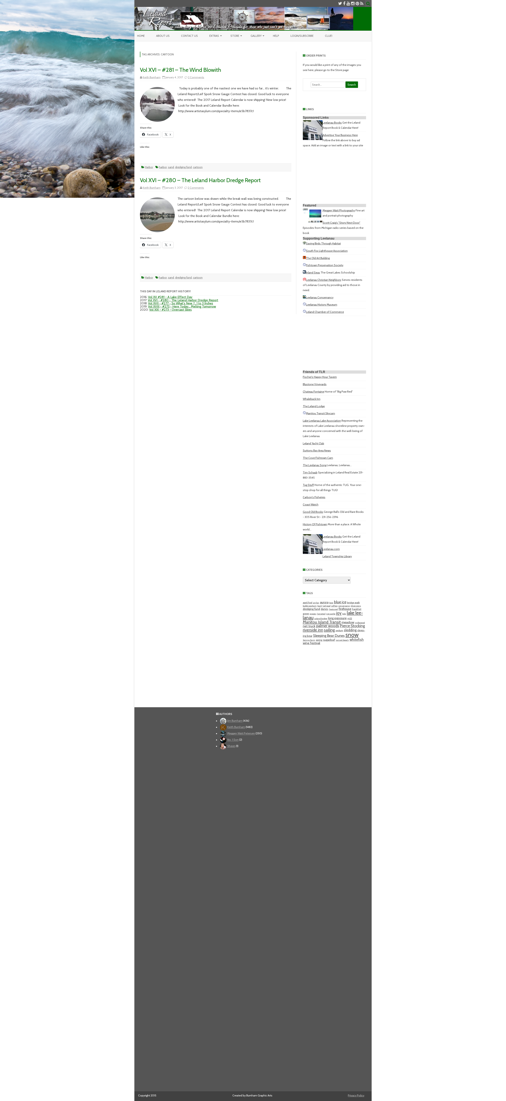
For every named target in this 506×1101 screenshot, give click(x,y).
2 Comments (196, 77)
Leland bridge (320, 618)
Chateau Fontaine (313, 391)
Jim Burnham (235, 721)
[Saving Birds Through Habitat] (304, 243)
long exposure (337, 618)
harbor (163, 167)
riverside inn (313, 629)
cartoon (198, 167)
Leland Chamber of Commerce (325, 312)
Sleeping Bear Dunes (329, 635)
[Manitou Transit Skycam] (304, 413)
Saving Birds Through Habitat (323, 243)
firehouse (345, 609)
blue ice (340, 602)
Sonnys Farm (309, 640)
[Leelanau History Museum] (304, 304)
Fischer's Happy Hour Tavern (320, 377)
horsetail (321, 614)
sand (171, 167)
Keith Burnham (151, 77)
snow (352, 634)
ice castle (330, 614)
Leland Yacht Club (313, 443)
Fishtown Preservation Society (324, 265)
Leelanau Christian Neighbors (323, 280)
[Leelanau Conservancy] (304, 297)
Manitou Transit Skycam (320, 413)
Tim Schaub (310, 472)
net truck (309, 626)
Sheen (231, 746)
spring (319, 639)
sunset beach (342, 640)
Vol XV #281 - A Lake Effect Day (170, 297)
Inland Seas (313, 272)
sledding (350, 630)
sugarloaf (329, 640)
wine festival (311, 643)
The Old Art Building (318, 258)
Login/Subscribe (302, 36)
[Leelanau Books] (313, 139)
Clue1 (328, 36)
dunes (324, 609)
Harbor (149, 167)
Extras (214, 36)
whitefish (357, 639)
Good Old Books (313, 512)
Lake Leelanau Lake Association (322, 420)
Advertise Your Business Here (340, 135)
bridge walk (353, 602)
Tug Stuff (308, 485)
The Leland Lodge (314, 406)
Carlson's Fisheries (314, 497)
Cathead (326, 606)
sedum (339, 630)
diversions (356, 606)
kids (344, 614)
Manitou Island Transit (322, 621)
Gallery (256, 36)
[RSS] (361, 3)
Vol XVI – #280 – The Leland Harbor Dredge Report (200, 180)
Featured (333, 609)
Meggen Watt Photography (339, 210)
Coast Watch (310, 504)
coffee (334, 606)
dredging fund (183, 167)
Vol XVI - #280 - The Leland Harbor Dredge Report (183, 300)
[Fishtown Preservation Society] (304, 265)
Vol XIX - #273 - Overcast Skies (170, 309)
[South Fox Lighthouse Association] (304, 251)
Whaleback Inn (311, 399)
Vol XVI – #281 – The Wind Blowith (180, 69)
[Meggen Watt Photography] (313, 222)
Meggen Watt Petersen (241, 733)
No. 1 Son (233, 740)
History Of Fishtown (315, 524)
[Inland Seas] (304, 272)
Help (276, 36)
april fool (307, 602)
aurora (324, 602)
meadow (348, 622)
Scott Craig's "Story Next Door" (341, 222)
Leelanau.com (331, 549)
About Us (163, 36)
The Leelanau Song (314, 465)
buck (319, 606)
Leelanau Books (332, 122)
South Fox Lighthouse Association (327, 251)
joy (339, 612)
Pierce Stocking (352, 625)
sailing (329, 629)
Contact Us (189, 36)
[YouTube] (348, 3)
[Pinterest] (357, 3)
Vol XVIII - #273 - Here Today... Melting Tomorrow (182, 306)
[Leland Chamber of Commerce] (304, 312)
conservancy (344, 606)
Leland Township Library (337, 556)
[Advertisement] (334, 177)
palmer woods (327, 625)
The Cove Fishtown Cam (318, 458)
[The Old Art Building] (304, 258)
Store (234, 36)
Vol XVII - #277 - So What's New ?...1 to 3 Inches (180, 303)
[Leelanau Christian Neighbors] (304, 280)
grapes (313, 614)
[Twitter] (340, 3)
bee (331, 602)
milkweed (360, 622)
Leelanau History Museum (321, 304)
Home (141, 36)
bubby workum (310, 606)
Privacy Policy (356, 1095)
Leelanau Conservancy (319, 297)
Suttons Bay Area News (317, 450)
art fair (316, 602)
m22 (349, 618)
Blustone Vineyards (315, 384)
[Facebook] (344, 3)
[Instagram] (353, 3)
